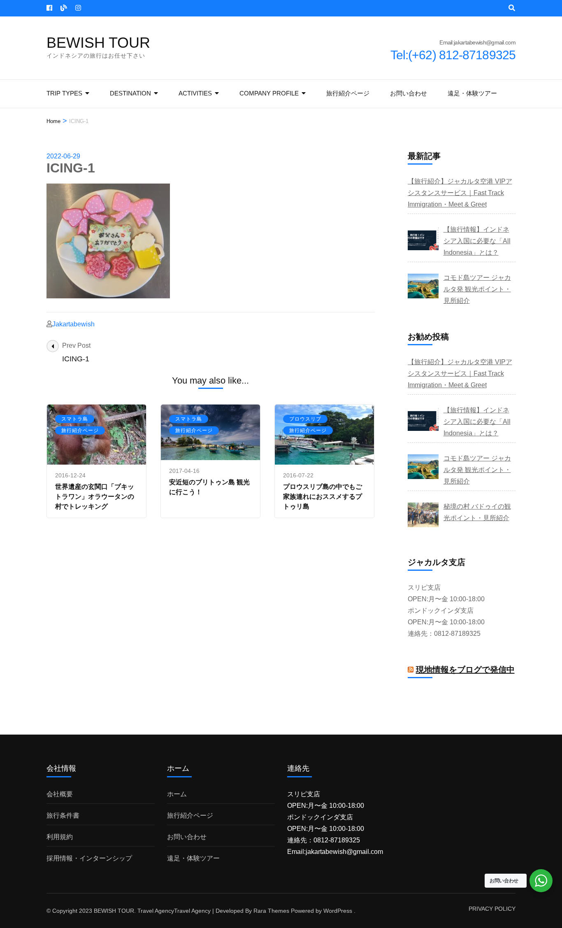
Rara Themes (271, 910)
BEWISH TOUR (98, 42)
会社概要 (59, 794)
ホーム (177, 794)
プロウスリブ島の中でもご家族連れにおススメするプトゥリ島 (322, 496)
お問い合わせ (408, 93)
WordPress (337, 910)
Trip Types (64, 93)
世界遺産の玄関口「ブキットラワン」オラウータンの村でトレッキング (94, 496)
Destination (130, 93)
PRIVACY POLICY (492, 909)
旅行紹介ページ (347, 93)
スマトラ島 (74, 419)
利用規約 (59, 836)
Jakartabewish (73, 324)
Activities (195, 93)
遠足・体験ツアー (472, 93)
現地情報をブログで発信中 (465, 669)
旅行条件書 (62, 815)
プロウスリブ (305, 419)
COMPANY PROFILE (269, 93)
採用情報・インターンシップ (89, 858)
